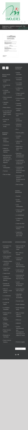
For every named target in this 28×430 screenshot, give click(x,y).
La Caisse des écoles (6, 125)
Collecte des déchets (19, 142)
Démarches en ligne (19, 114)
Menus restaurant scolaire (7, 98)
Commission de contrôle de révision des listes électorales (20, 169)
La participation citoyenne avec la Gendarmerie (20, 161)
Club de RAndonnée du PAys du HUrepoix (20, 264)
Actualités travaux (18, 137)
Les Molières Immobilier (6, 308)
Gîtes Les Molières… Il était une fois (7, 290)
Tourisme (5, 171)
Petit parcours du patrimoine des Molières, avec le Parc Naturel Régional (7, 159)
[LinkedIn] (3, 68)
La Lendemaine (7, 295)
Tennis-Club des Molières (7, 341)
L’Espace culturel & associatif (20, 94)
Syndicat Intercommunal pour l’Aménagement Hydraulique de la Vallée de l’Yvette (20, 331)
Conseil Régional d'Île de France (20, 289)
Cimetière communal (18, 104)
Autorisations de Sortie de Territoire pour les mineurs (20, 178)
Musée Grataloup (20, 304)
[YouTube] (7, 68)
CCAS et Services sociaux (20, 99)
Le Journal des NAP (6, 86)
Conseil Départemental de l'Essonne (19, 283)
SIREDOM (18, 323)
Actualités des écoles (6, 80)
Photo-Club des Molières (7, 331)
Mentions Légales (20, 342)
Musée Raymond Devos (20, 308)
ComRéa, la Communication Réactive (7, 278)
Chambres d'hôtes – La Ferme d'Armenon (7, 263)
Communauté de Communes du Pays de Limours (20, 276)
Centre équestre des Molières (7, 257)
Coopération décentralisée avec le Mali (19, 233)
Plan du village (6, 174)
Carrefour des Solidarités (19, 258)
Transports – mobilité (19, 109)
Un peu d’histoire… (19, 200)
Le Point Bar (6, 299)
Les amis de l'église (6, 303)
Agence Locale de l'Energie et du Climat (20, 247)
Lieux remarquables (6, 166)
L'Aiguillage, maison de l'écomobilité (19, 295)
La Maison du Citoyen (19, 89)
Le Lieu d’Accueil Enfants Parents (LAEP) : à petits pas (7, 113)
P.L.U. (17, 129)
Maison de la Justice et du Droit (19, 148)
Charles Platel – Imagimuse (7, 269)
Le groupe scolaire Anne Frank (6, 92)
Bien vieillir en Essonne (19, 253)
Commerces (6, 145)
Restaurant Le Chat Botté (6, 336)
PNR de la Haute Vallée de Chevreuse (20, 314)
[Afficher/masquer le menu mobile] (25, 22)
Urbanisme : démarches (19, 125)
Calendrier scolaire (5, 103)
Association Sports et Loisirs (7, 252)
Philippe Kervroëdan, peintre (6, 324)
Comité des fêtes (20, 223)
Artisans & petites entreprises (6, 139)
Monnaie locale (20, 301)
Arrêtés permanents (19, 120)
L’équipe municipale (19, 73)
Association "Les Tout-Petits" (7, 246)
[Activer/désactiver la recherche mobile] (21, 22)
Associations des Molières (20, 228)
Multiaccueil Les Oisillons (7, 313)
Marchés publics (20, 132)
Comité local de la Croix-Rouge (20, 271)
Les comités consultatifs (19, 83)
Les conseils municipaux (19, 78)
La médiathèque (20, 215)
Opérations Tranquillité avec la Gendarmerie (20, 155)
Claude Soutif (6, 273)
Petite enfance (6, 107)
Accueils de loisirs (6, 120)
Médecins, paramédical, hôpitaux (6, 150)
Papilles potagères (5, 319)
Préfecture (18, 320)
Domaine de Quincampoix (6, 284)
